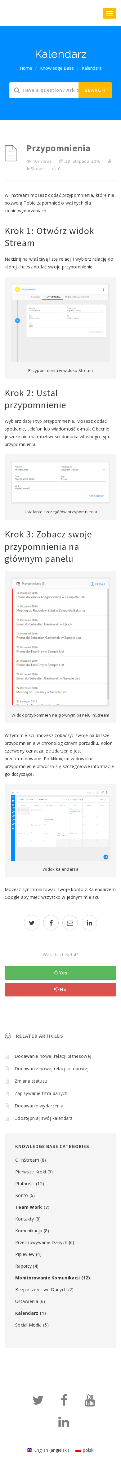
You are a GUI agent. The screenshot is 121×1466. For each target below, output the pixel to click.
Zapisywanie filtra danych (41, 1093)
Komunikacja (28, 1231)
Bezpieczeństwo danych (41, 1289)
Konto (21, 1195)
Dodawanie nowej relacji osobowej (52, 1068)
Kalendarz (91, 68)
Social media (28, 1325)
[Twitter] (38, 1403)
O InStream (27, 1160)
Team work (28, 1207)
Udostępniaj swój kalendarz (44, 1118)
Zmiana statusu (31, 1081)
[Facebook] (64, 1403)
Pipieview (25, 1254)
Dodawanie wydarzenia (39, 1106)
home (26, 68)
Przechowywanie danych (41, 1242)
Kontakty (24, 1219)
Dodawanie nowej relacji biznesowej (53, 1056)
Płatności (25, 1183)
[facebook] (50, 923)
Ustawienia (26, 1301)
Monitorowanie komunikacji (47, 1278)
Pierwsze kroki (30, 1172)
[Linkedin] (64, 1425)
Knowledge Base (57, 68)
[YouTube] (90, 1403)
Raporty (23, 1266)
